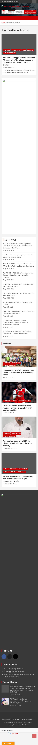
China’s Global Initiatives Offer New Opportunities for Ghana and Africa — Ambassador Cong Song (15, 322)
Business (7, 50)
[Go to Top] (34, 736)
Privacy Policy (8, 722)
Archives (7, 343)
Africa (6, 469)
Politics (30, 50)
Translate (15, 733)
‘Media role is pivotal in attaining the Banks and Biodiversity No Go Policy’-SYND (18, 372)
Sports (14, 400)
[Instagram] (15, 656)
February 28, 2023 (8, 413)
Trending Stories (10, 53)
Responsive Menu (34, 1)
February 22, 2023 (8, 448)
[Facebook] (4, 656)
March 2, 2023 (7, 377)
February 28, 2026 (8, 67)
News (24, 50)
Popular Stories (9, 471)
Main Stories (15, 50)
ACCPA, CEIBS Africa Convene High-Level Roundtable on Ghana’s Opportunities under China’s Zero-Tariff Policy (17, 246)
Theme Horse (27, 722)
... (16, 67)
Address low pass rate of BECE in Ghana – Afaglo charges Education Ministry (17, 443)
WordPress (25, 725)
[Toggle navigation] (4, 18)
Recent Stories (10, 682)
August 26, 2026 (15, 694)
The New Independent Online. (24, 719)
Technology (21, 471)
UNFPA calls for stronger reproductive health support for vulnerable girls (21, 701)
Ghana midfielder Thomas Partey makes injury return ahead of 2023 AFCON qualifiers (17, 407)
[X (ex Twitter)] (9, 656)
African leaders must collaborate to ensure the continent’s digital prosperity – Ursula (18, 478)
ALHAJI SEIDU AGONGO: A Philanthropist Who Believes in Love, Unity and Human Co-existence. (18, 275)
